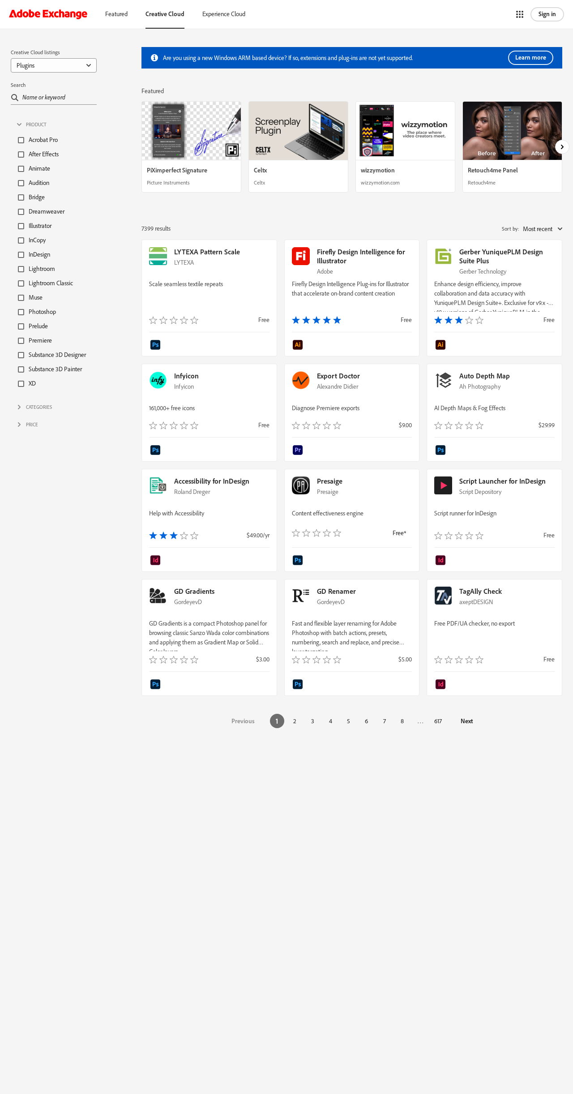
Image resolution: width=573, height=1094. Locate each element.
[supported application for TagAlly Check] (441, 685)
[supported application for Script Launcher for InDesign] (441, 561)
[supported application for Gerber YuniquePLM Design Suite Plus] (441, 346)
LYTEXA (184, 262)
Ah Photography (479, 386)
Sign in (547, 14)
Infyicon (186, 375)
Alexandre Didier (337, 386)
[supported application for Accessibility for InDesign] (156, 561)
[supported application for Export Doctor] (299, 451)
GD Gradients (194, 591)
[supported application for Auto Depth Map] (441, 451)
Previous (243, 721)
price (32, 424)
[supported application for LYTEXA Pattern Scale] (156, 346)
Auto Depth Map (484, 375)
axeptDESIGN (476, 602)
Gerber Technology (482, 271)
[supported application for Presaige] (299, 561)
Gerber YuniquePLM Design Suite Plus (501, 256)
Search (18, 85)
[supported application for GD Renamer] (299, 685)
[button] (520, 14)
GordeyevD (188, 602)
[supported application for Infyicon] (156, 451)
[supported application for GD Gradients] (156, 685)
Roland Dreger (192, 492)
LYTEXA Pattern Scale (207, 251)
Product (36, 124)
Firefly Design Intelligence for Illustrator (361, 256)
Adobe (325, 271)
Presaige (329, 480)
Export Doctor (338, 375)
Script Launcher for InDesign (502, 480)
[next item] (562, 147)
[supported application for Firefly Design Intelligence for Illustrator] (299, 346)
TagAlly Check (480, 591)
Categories (39, 407)
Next (467, 721)
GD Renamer (336, 591)
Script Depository (480, 492)
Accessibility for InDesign (211, 480)
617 (438, 721)
